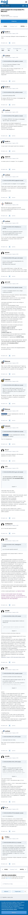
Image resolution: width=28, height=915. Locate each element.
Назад (5, 26)
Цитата (13, 42)
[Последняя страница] (26, 26)
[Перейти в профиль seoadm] (2, 611)
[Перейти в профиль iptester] (2, 253)
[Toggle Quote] (3, 61)
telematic (7, 379)
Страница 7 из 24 (14, 26)
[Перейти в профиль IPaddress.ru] (2, 203)
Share (6, 891)
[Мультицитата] (10, 43)
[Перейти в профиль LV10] (2, 467)
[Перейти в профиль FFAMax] (2, 837)
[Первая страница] (2, 26)
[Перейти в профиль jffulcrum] (2, 362)
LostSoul (7, 55)
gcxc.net (17, 258)
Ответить (14, 21)
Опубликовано (11, 33)
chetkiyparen (9, 523)
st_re (6, 807)
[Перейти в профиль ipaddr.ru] (2, 32)
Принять (14, 912)
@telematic (4, 413)
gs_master (6, 15)
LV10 (6, 466)
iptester (7, 252)
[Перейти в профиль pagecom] (2, 157)
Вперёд (22, 26)
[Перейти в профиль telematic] (2, 380)
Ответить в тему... (8, 883)
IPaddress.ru (8, 203)
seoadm (7, 610)
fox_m (6, 449)
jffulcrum (7, 361)
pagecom (7, 156)
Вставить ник (4, 42)
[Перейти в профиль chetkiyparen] (2, 524)
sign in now (8, 878)
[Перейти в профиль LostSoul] (2, 56)
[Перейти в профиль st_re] (2, 808)
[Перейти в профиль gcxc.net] (2, 282)
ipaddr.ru (7, 31)
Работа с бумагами (13, 16)
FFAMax (7, 837)
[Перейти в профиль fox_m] (2, 450)
